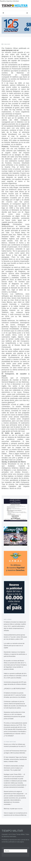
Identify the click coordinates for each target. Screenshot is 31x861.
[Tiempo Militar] (15, 6)
